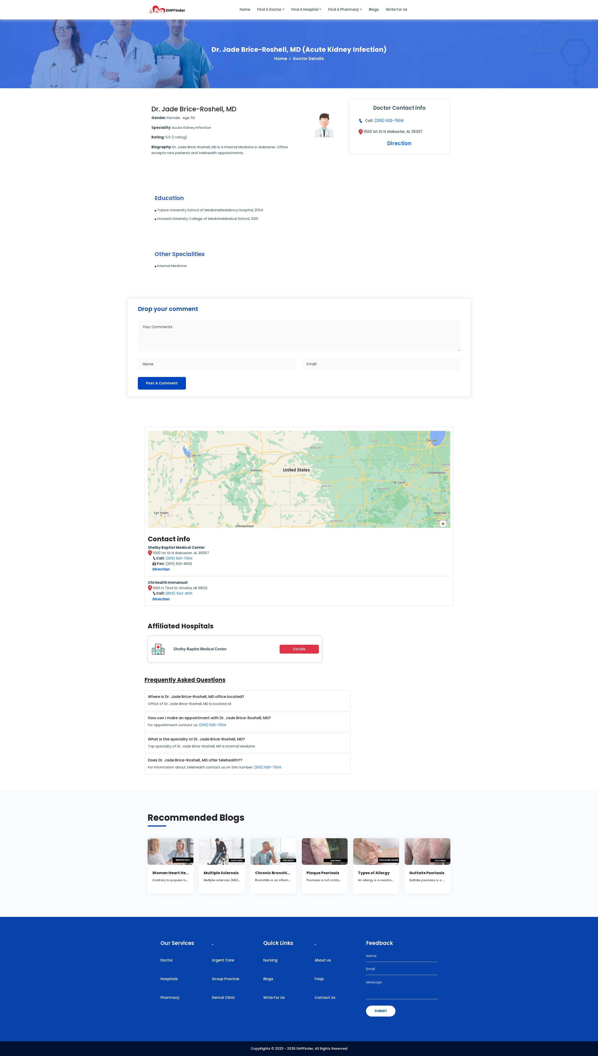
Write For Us (274, 997)
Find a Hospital (304, 9)
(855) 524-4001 (178, 593)
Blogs (374, 9)
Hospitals (169, 978)
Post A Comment (162, 383)
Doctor (166, 960)
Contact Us (325, 997)
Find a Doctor (269, 9)
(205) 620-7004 (389, 120)
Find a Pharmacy (343, 9)
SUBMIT (380, 1011)
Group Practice (225, 978)
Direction (399, 143)
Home (245, 9)
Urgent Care (223, 960)
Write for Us (396, 9)
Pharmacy (169, 997)
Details (299, 649)
